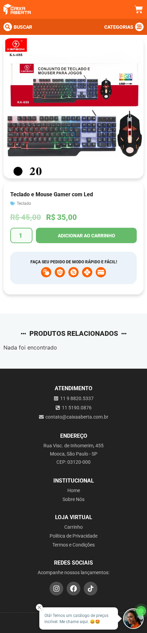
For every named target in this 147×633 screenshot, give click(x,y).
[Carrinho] (138, 9)
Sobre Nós (73, 499)
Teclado (24, 203)
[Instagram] (56, 588)
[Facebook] (73, 588)
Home (73, 490)
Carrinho (73, 527)
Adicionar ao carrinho (86, 235)
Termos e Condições (73, 545)
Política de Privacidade (73, 536)
